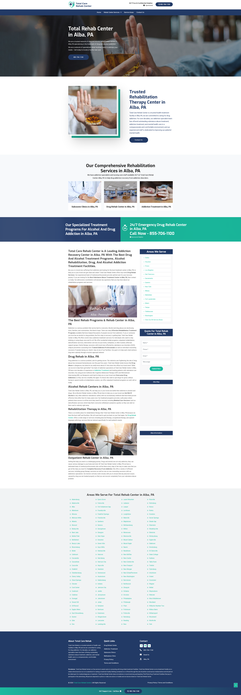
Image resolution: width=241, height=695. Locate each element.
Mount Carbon (128, 540)
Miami (147, 303)
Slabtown (152, 543)
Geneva (100, 525)
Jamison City (102, 587)
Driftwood (75, 606)
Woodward (152, 617)
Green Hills (101, 543)
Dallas (147, 258)
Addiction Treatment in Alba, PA (120, 207)
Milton (125, 529)
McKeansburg (128, 525)
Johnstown (101, 598)
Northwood (127, 584)
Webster (152, 595)
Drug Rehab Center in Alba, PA (85, 207)
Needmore (126, 551)
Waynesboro (153, 591)
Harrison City (102, 562)
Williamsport (153, 613)
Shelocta (152, 532)
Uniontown (152, 573)
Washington (149, 316)
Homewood (101, 573)
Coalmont (75, 591)
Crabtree (74, 595)
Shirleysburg (153, 536)
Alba (73, 507)
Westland (152, 602)
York (150, 624)
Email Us (146, 655)
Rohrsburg (152, 503)
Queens (147, 282)
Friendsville (101, 518)
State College (153, 554)
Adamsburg (75, 499)
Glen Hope (101, 536)
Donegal (74, 598)
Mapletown (127, 521)
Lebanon (126, 503)
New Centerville (128, 562)
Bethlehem (75, 540)
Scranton (152, 514)
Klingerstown (102, 617)
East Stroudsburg (77, 613)
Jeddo (100, 591)
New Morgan (127, 569)
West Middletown (155, 598)
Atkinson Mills (76, 518)
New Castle (127, 558)
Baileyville (75, 529)
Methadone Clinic (110, 656)
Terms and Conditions (111, 663)
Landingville (102, 624)
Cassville (75, 565)
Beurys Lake (76, 543)
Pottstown (126, 609)
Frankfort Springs (103, 514)
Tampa (147, 307)
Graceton (100, 540)
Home (99, 12)
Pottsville (126, 613)
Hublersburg (102, 580)
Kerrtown (101, 609)
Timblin (151, 565)
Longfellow (127, 514)
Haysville (101, 565)
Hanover (100, 554)
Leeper (125, 507)
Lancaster (101, 620)
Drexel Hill (75, 602)
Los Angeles (149, 270)
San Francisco (149, 274)
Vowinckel (152, 580)
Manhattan (148, 295)
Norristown (127, 580)
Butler (74, 551)
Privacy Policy (108, 659)
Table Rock (152, 562)
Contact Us (140, 12)
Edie (73, 620)
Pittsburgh (126, 602)
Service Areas (129, 12)
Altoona (74, 514)
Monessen (126, 532)
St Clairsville (153, 551)
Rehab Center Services (112, 12)
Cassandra (75, 558)
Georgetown (102, 529)
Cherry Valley (76, 576)
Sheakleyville (153, 529)
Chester (74, 584)
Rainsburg (126, 617)
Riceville (152, 499)
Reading (126, 620)
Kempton (101, 606)
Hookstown (101, 576)
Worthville (152, 620)
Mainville (126, 518)
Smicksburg (153, 547)
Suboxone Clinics (110, 652)
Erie (73, 624)
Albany (147, 291)
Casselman (75, 562)
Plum (125, 606)
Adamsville (75, 503)
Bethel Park (75, 536)
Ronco (151, 507)
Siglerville (152, 540)
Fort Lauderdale (150, 299)
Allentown (75, 510)
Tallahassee (149, 311)
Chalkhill (74, 569)
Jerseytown (101, 595)
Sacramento (149, 278)
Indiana (100, 584)
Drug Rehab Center (110, 645)
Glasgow (100, 532)
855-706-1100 (165, 4)
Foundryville (102, 510)
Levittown (126, 510)
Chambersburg (76, 573)
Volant (151, 576)
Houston (148, 262)
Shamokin (152, 525)
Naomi (125, 547)
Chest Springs (76, 580)
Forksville (101, 503)
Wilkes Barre (153, 609)
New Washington (129, 576)
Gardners (101, 521)
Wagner (151, 584)
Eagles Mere (76, 609)
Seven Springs (154, 518)
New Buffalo (127, 554)
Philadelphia (127, 598)
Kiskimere (101, 613)
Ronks (151, 510)
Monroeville (127, 536)
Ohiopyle (126, 587)
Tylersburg (152, 569)
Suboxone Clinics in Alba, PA (156, 207)
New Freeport (127, 565)
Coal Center (75, 587)
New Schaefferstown (130, 573)
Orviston (126, 595)
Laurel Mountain (128, 499)
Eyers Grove (102, 499)
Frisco (147, 266)
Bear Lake (75, 532)
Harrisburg (101, 558)
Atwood (74, 525)
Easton (74, 617)
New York (148, 287)
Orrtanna (126, 591)
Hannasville (101, 551)
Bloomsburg (76, 547)
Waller (151, 587)
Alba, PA (146, 659)
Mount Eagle (127, 543)
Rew (124, 624)
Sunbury (151, 558)
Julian (99, 602)
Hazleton (101, 569)
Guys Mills (101, 547)
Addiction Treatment (111, 649)
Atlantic (74, 521)
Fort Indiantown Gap (104, 507)
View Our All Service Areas (154, 320)
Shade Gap (152, 521)
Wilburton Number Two (156, 606)
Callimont (75, 554)
